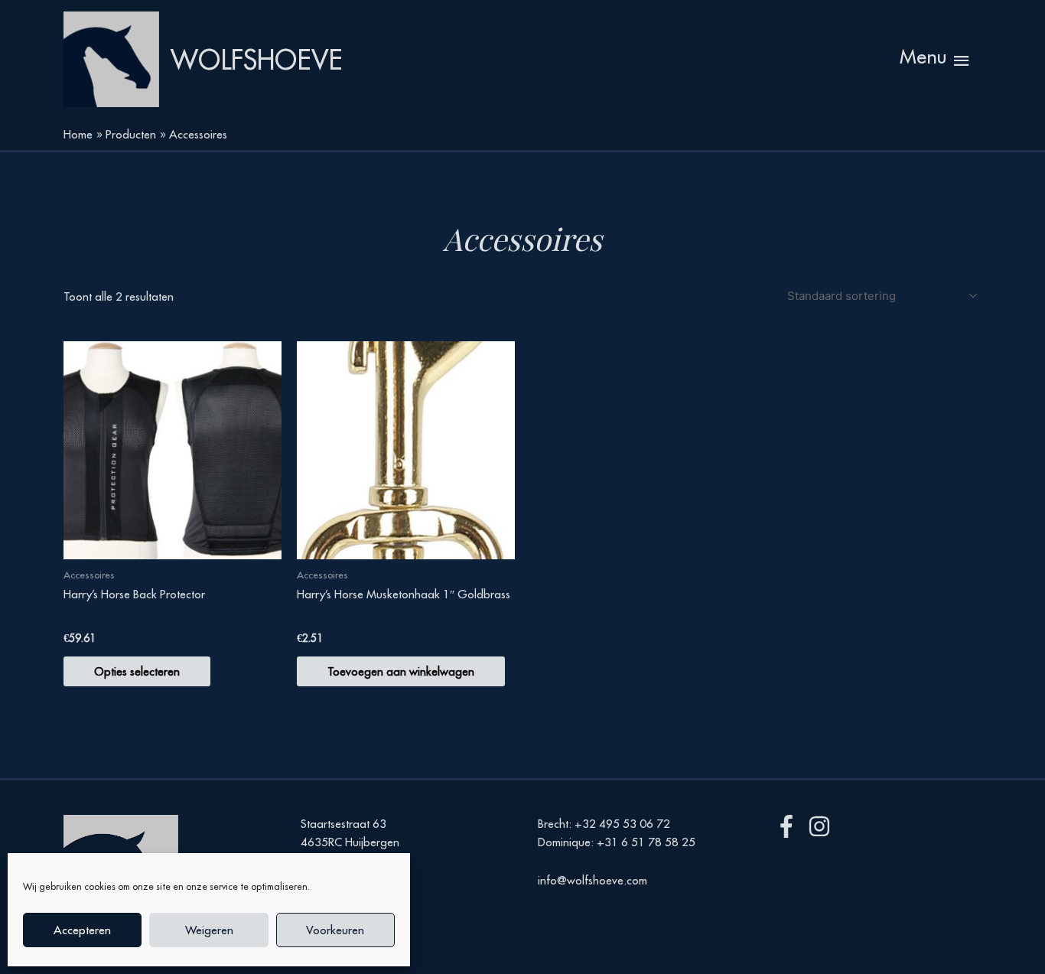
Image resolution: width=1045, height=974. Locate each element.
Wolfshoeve (257, 60)
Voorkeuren (335, 930)
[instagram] (823, 826)
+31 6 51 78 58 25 (646, 842)
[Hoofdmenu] (936, 59)
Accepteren (82, 930)
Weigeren (209, 930)
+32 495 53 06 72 (622, 823)
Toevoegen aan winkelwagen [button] (400, 671)
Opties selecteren (137, 671)
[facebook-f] (790, 826)
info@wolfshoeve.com (592, 880)
